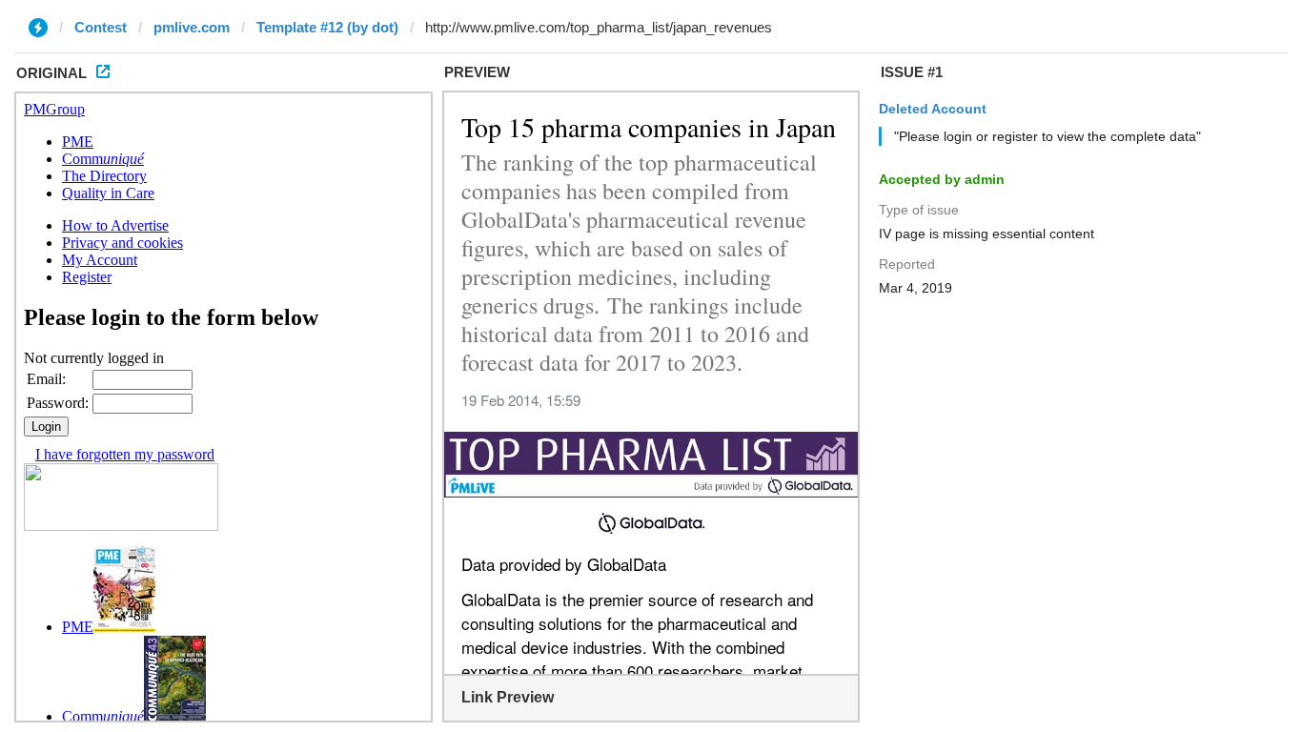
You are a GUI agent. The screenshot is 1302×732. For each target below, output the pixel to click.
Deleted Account (933, 108)
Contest (100, 27)
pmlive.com (191, 27)
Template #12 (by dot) (327, 27)
